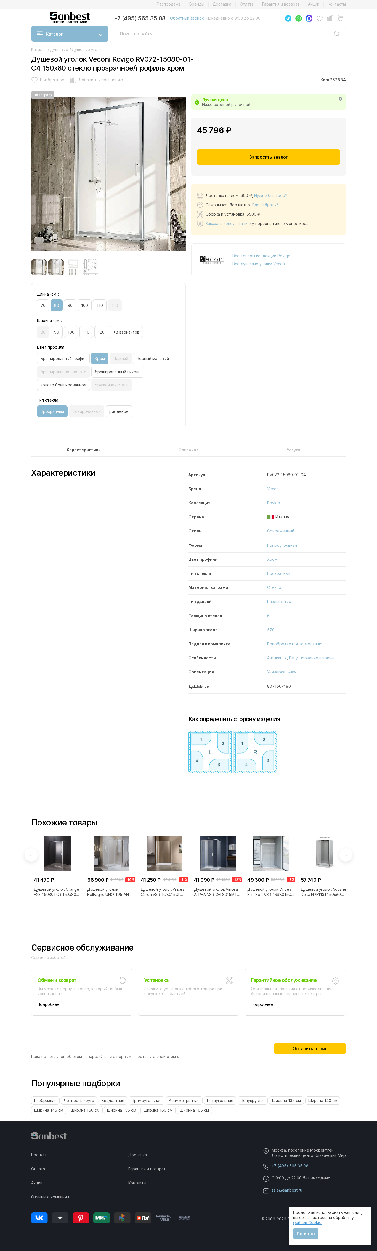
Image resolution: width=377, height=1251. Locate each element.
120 (114, 305)
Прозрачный (52, 411)
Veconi (273, 488)
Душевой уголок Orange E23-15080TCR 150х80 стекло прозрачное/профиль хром (56, 892)
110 (100, 305)
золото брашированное (63, 385)
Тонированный (87, 411)
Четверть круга (79, 1100)
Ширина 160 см (158, 1110)
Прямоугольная (282, 545)
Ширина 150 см (85, 1110)
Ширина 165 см (194, 1110)
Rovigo (273, 502)
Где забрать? (265, 204)
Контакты (337, 4)
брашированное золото (63, 371)
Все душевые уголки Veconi (259, 263)
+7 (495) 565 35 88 (140, 18)
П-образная (45, 1100)
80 (56, 305)
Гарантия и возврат (280, 4)
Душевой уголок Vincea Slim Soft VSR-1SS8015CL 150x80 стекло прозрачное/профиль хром (270, 892)
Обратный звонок (187, 18)
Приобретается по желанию (294, 643)
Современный (280, 531)
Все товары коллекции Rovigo (261, 255)
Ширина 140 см (322, 1100)
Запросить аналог (268, 157)
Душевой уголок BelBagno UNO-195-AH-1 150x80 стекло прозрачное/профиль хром (109, 892)
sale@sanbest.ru (287, 1190)
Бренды (196, 4)
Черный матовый (153, 358)
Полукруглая (253, 1100)
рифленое (119, 411)
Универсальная (281, 672)
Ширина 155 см (121, 1110)
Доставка (222, 4)
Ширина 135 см (286, 1100)
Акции (313, 4)
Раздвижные (279, 601)
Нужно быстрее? (270, 195)
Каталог (54, 34)
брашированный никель (117, 371)
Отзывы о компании (50, 1197)
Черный (120, 358)
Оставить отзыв (310, 1048)
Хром (100, 358)
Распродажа (169, 4)
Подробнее (49, 1004)
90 (70, 305)
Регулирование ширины (311, 658)
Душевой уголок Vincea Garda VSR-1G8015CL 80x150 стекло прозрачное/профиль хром (163, 892)
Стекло (274, 587)
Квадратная (113, 1100)
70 (43, 305)
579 (271, 629)
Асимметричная (184, 1100)
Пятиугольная (220, 1100)
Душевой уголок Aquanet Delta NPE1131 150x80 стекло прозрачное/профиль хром (324, 892)
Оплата (247, 4)
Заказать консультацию (228, 223)
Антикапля (277, 658)
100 (84, 305)
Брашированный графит (63, 358)
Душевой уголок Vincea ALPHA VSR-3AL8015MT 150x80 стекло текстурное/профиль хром (216, 892)
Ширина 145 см (48, 1110)
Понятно (306, 1233)
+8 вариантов (126, 332)
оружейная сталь (112, 385)
